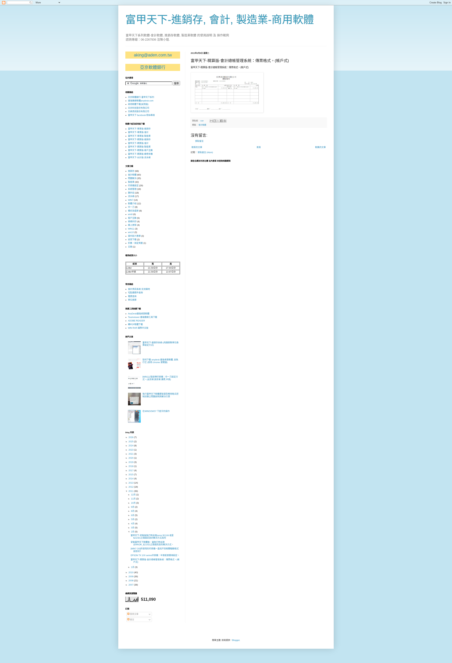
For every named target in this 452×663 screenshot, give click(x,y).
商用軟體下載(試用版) (138, 104)
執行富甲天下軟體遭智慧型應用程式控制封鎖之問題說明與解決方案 (160, 395)
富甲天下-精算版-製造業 (139, 147)
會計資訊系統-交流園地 (139, 289)
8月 (133, 511)
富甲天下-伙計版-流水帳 (139, 157)
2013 (131, 483)
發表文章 (133, 614)
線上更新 (132, 225)
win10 (131, 232)
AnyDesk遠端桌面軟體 (138, 313)
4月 (133, 523)
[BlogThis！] (214, 121)
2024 (131, 445)
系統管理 (132, 189)
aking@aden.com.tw (153, 55)
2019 (131, 462)
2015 (131, 474)
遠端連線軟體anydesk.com (140, 101)
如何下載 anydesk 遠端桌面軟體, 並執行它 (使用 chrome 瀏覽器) (160, 360)
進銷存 (131, 171)
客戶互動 (132, 218)
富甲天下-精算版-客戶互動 (140, 150)
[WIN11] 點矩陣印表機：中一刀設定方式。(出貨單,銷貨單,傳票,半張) (160, 378)
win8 (130, 214)
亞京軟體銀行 (152, 67)
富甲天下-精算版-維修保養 (140, 154)
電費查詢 (132, 296)
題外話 (131, 193)
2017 (131, 470)
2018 (131, 466)
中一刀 (131, 207)
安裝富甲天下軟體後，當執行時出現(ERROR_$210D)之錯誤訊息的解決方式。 (152, 543)
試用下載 (132, 239)
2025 (131, 441)
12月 (133, 494)
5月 (133, 519)
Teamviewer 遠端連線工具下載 (142, 317)
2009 (131, 576)
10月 (133, 503)
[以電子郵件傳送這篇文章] (211, 121)
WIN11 (131, 229)
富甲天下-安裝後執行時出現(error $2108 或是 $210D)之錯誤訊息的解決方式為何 (152, 536)
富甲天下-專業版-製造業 (139, 136)
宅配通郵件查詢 (135, 292)
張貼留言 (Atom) (205, 152)
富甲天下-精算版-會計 (138, 143)
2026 (131, 437)
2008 (131, 580)
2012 (131, 487)
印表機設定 (133, 185)
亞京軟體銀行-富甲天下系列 (141, 97)
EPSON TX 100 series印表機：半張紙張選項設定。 (155, 555)
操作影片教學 (134, 236)
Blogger (236, 640)
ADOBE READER (136, 321)
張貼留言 (199, 141)
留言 (131, 619)
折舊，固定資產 (135, 243)
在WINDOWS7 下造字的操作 (156, 411)
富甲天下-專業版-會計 (138, 132)
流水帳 (131, 196)
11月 (133, 499)
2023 (131, 450)
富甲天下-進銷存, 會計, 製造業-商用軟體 (219, 20)
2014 (131, 478)
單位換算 (132, 300)
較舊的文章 (320, 147)
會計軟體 (202, 125)
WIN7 (130, 200)
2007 (131, 585)
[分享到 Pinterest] (225, 121)
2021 (131, 454)
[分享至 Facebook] (221, 121)
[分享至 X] (218, 121)
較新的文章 (197, 147)
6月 (133, 515)
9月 (133, 507)
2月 (133, 532)
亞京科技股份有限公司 (138, 108)
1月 (133, 567)
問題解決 (132, 178)
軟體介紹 (132, 203)
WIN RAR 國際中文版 (138, 328)
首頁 (259, 147)
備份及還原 (133, 211)
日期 (130, 247)
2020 (131, 458)
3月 (133, 527)
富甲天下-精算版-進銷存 (139, 139)
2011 (131, 491)
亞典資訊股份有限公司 (138, 111)
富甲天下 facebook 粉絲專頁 (141, 115)
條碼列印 (132, 221)
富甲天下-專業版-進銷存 (139, 129)
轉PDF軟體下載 (135, 324)
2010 (131, 572)
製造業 (131, 182)
